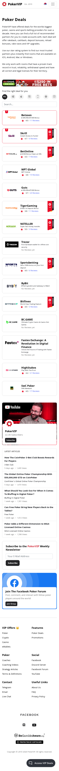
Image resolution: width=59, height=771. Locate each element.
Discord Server (39, 665)
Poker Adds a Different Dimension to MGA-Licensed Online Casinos (27, 525)
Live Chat (6, 697)
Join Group (11, 604)
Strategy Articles (10, 669)
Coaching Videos (10, 665)
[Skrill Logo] (11, 135)
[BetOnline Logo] (11, 154)
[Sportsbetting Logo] (11, 265)
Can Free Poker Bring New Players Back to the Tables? (28, 509)
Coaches (6, 660)
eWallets (6, 647)
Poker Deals (37, 633)
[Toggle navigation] (53, 4)
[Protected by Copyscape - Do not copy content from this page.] (29, 742)
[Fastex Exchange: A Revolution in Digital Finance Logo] (11, 342)
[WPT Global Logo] (11, 172)
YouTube (36, 674)
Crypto (5, 638)
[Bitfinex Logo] (11, 304)
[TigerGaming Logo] (11, 208)
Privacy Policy (38, 697)
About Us (36, 687)
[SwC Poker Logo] (11, 388)
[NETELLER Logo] (11, 226)
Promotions (37, 638)
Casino (5, 642)
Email (5, 692)
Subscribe (10, 440)
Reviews (34, 120)
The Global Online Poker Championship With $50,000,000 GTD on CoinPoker (28, 476)
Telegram (6, 687)
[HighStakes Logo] (11, 370)
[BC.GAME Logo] (11, 322)
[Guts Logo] (11, 190)
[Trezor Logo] (11, 244)
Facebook (36, 660)
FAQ (34, 692)
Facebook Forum (40, 669)
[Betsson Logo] (11, 117)
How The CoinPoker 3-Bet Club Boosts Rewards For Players (29, 459)
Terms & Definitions (12, 674)
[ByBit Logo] (11, 286)
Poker (5, 633)
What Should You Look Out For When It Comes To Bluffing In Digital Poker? (28, 492)
